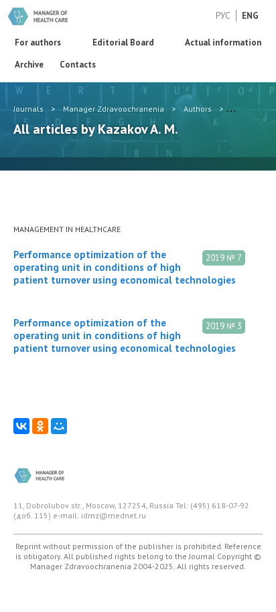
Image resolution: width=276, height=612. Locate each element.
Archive (29, 64)
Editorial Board (123, 42)
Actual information (223, 42)
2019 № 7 (224, 258)
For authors (38, 42)
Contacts (78, 64)
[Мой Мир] (59, 426)
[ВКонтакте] (21, 426)
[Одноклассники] (40, 426)
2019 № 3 (224, 326)
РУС (223, 15)
